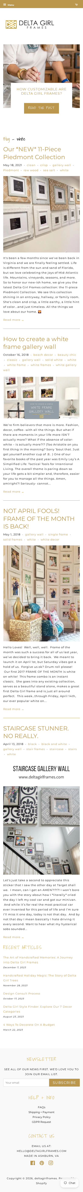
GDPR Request (41, 1121)
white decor (50, 539)
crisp (44, 165)
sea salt (49, 170)
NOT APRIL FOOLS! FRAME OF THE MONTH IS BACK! (39, 518)
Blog (6, 139)
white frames (41, 365)
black (32, 744)
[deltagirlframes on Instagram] (50, 1163)
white (64, 170)
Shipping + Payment (41, 1112)
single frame (58, 534)
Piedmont (11, 170)
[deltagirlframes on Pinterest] (41, 1163)
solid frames (12, 539)
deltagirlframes (45, 1178)
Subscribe (64, 1083)
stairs (72, 749)
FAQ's (41, 1107)
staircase (57, 749)
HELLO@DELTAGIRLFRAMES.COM (41, 1151)
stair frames (35, 749)
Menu (10, 5)
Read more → (13, 319)
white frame (16, 365)
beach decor (43, 354)
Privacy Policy (42, 1117)
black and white (54, 744)
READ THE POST (41, 108)
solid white (54, 359)
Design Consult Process (21, 993)
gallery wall (62, 165)
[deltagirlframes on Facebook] (32, 1163)
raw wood (31, 170)
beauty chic (67, 354)
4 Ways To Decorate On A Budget (29, 1024)
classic (12, 359)
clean (31, 165)
